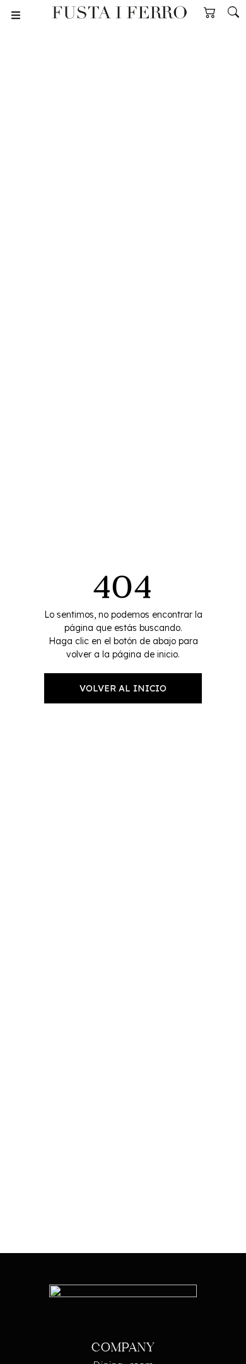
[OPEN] (16, 15)
